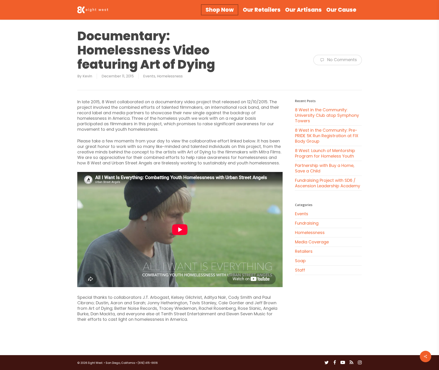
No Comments (341, 60)
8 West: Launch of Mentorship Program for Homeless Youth (325, 153)
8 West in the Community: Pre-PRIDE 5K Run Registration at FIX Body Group (326, 135)
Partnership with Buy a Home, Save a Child (324, 168)
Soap (300, 261)
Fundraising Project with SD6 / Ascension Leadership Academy (327, 183)
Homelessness (170, 76)
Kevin (87, 76)
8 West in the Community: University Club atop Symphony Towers (327, 115)
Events (149, 76)
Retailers (304, 251)
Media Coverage (312, 242)
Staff (300, 270)
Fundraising (307, 223)
